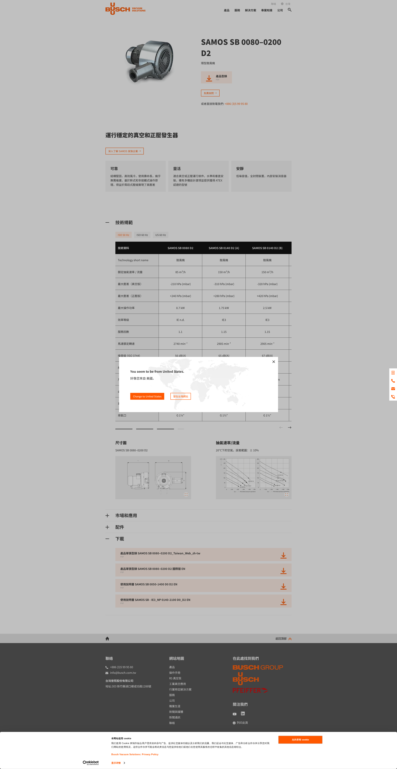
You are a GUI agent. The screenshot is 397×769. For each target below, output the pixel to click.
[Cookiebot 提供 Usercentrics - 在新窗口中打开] (90, 763)
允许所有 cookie (300, 739)
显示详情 (116, 763)
